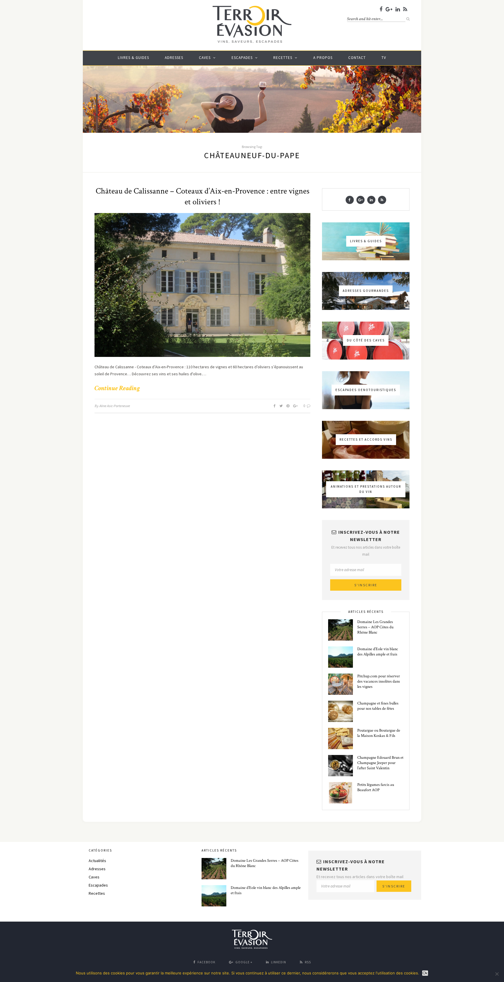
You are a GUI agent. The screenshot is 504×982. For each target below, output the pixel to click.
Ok (425, 973)
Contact (357, 57)
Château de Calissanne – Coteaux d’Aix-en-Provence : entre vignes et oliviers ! (202, 196)
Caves (205, 57)
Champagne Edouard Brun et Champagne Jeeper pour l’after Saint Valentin (380, 763)
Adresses (174, 57)
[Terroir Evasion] (252, 42)
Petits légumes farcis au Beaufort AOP (375, 787)
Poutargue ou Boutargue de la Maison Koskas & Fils (378, 733)
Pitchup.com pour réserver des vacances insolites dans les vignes (378, 681)
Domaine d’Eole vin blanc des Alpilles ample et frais (377, 651)
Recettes (282, 57)
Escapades (242, 57)
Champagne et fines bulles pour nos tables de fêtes (377, 706)
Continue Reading (117, 388)
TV (384, 57)
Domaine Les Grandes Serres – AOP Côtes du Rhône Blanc (375, 627)
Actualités (97, 860)
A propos (322, 57)
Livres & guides (133, 57)
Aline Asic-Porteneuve (114, 406)
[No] (497, 974)
